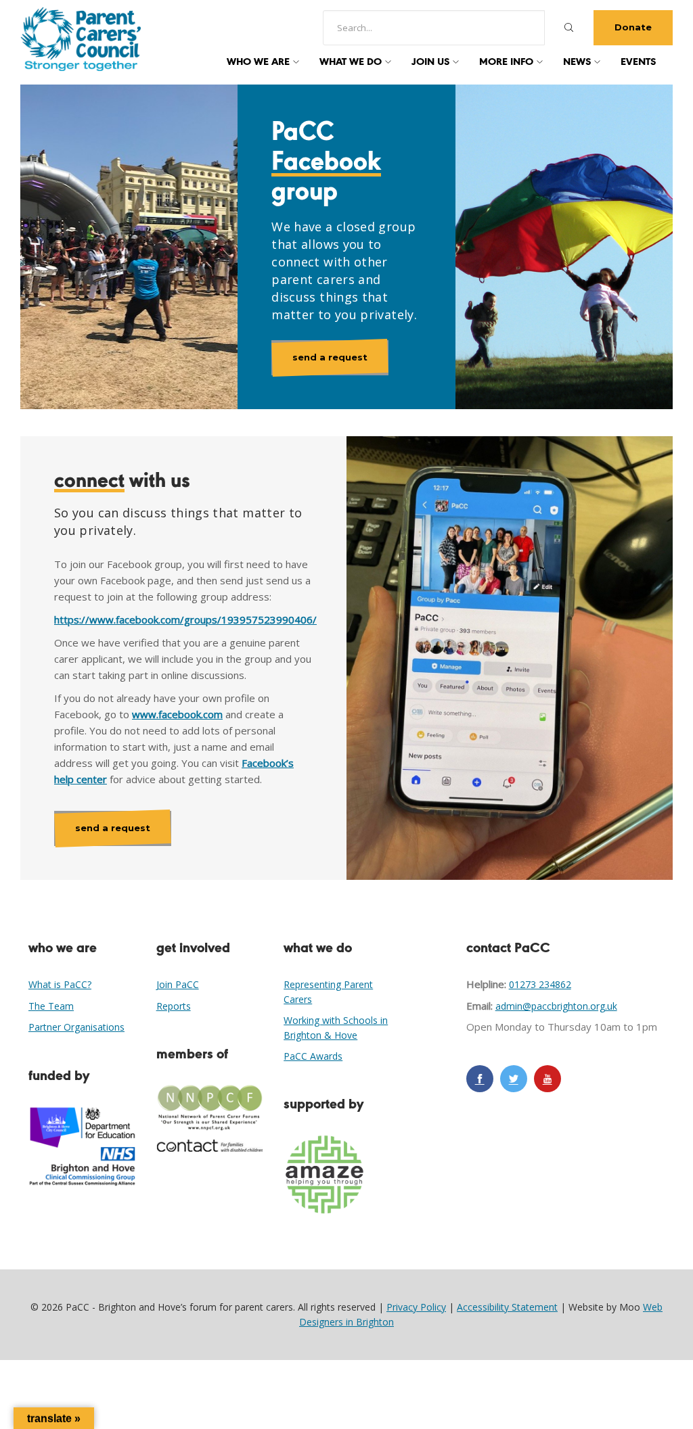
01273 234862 (540, 984)
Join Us (430, 62)
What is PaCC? (59, 984)
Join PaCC (177, 984)
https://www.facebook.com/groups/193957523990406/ (185, 619)
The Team (51, 1006)
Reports (173, 1006)
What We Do (350, 62)
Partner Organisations (76, 1027)
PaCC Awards (313, 1056)
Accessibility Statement (507, 1307)
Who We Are (258, 62)
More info (506, 62)
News (577, 62)
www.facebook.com (177, 714)
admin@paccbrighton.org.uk (556, 1006)
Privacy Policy (416, 1307)
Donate (633, 27)
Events (638, 62)
